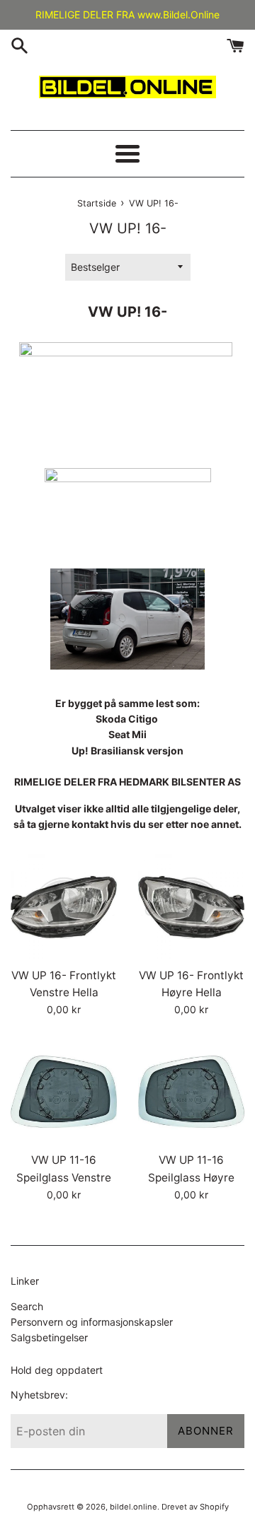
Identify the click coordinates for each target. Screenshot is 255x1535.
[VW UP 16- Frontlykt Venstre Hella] (64, 907)
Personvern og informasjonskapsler (92, 1322)
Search (27, 1306)
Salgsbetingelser (49, 1337)
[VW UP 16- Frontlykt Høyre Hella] (191, 907)
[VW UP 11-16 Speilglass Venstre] (64, 1092)
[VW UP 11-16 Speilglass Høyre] (191, 1092)
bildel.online (133, 1507)
